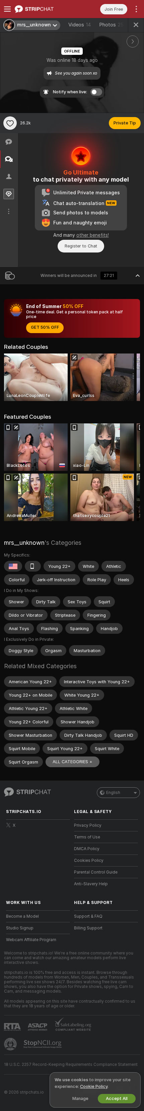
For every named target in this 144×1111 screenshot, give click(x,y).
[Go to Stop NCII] (43, 1044)
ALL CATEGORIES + (72, 761)
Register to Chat (81, 245)
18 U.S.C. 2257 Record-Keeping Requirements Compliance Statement (71, 1064)
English (113, 792)
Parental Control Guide (96, 872)
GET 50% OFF (45, 327)
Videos (79, 25)
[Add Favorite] (10, 123)
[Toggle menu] (7, 9)
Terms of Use (87, 837)
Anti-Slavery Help (91, 884)
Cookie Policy (93, 1086)
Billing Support (88, 928)
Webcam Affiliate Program (31, 939)
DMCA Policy (86, 848)
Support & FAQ (88, 916)
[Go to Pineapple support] (11, 1044)
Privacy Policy (87, 825)
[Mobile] (33, 566)
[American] (13, 566)
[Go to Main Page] (43, 9)
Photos (111, 25)
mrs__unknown (24, 542)
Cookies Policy (88, 860)
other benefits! (92, 235)
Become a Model (22, 916)
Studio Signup (19, 928)
